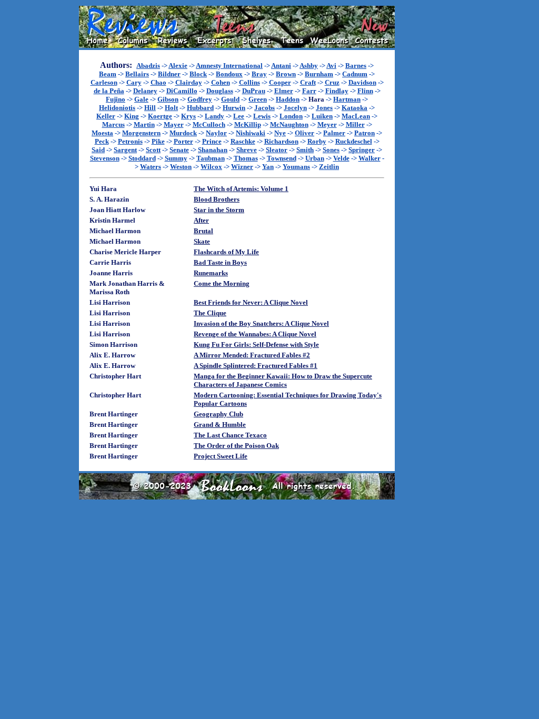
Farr (309, 91)
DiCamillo (181, 91)
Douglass (219, 91)
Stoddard (142, 158)
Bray (259, 74)
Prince (212, 141)
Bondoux (229, 74)
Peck (102, 141)
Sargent (125, 150)
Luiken (322, 116)
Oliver (304, 133)
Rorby (316, 141)
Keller (105, 116)
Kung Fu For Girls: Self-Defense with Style (256, 344)
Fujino (115, 99)
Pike (158, 141)
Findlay (336, 91)
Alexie (177, 65)
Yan (268, 167)
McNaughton (289, 124)
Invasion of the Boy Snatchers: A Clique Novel (261, 323)
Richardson (281, 141)
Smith (305, 150)
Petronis (130, 141)
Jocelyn (295, 108)
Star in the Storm (219, 210)
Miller (355, 124)
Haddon (288, 99)
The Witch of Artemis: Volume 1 (241, 189)
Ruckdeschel (353, 141)
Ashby (309, 65)
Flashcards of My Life (226, 252)
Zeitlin (329, 167)
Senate (179, 150)
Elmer (283, 91)
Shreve (246, 150)
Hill (150, 108)
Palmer (334, 133)
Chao (158, 82)
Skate (202, 241)
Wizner (242, 167)
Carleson (104, 82)
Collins (249, 82)
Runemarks (211, 273)
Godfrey (199, 99)
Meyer (327, 124)
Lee (238, 116)
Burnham (319, 74)
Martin (144, 124)
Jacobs (264, 108)
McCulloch (209, 124)
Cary (134, 82)
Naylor (216, 133)
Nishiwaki (250, 133)
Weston (181, 167)
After (201, 220)
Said (98, 150)
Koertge (160, 116)
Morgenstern (141, 133)
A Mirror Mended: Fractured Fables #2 (252, 355)
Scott (153, 150)
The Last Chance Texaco (230, 435)
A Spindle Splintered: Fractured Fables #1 (255, 366)
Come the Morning (221, 283)
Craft (308, 82)
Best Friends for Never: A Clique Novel (251, 302)
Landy (214, 116)
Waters (150, 167)
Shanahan (212, 150)
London (291, 116)
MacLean (356, 116)
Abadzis (148, 65)
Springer (361, 150)
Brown (286, 74)
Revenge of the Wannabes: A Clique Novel (255, 334)
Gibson (167, 99)
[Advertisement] (428, 164)
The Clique (210, 313)
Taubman (210, 158)
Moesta (102, 133)
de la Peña (109, 91)
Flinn (365, 91)
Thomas (246, 158)
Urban (314, 158)
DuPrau (253, 91)
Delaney (145, 91)
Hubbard (200, 108)
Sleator (276, 150)
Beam (107, 74)
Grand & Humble (220, 424)
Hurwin (234, 108)
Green (257, 99)
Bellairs (137, 74)
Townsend (281, 158)
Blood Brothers (216, 199)
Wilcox (211, 167)
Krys (188, 116)
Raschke (243, 141)
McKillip (247, 124)
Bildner (169, 74)
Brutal (203, 231)
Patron (364, 133)
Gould (230, 99)
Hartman (347, 99)
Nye (280, 133)
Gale (141, 99)
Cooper (280, 82)
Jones (324, 108)
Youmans (296, 167)
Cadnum (354, 74)
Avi (331, 65)
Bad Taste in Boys (220, 262)
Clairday (188, 82)
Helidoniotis (117, 108)
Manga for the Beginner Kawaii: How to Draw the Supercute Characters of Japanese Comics (283, 380)
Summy (176, 158)
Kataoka (354, 108)
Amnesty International (229, 65)
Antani (281, 65)
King (131, 116)
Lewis (262, 116)
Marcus (113, 124)
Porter (183, 141)
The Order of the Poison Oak (236, 446)
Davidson (362, 82)
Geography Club (218, 414)
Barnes (355, 65)
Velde (341, 158)
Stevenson (104, 158)
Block (198, 74)
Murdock (183, 133)
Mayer (174, 124)
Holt (171, 108)
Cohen (220, 82)
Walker (369, 158)
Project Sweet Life (220, 456)
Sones (331, 150)
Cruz (332, 82)
